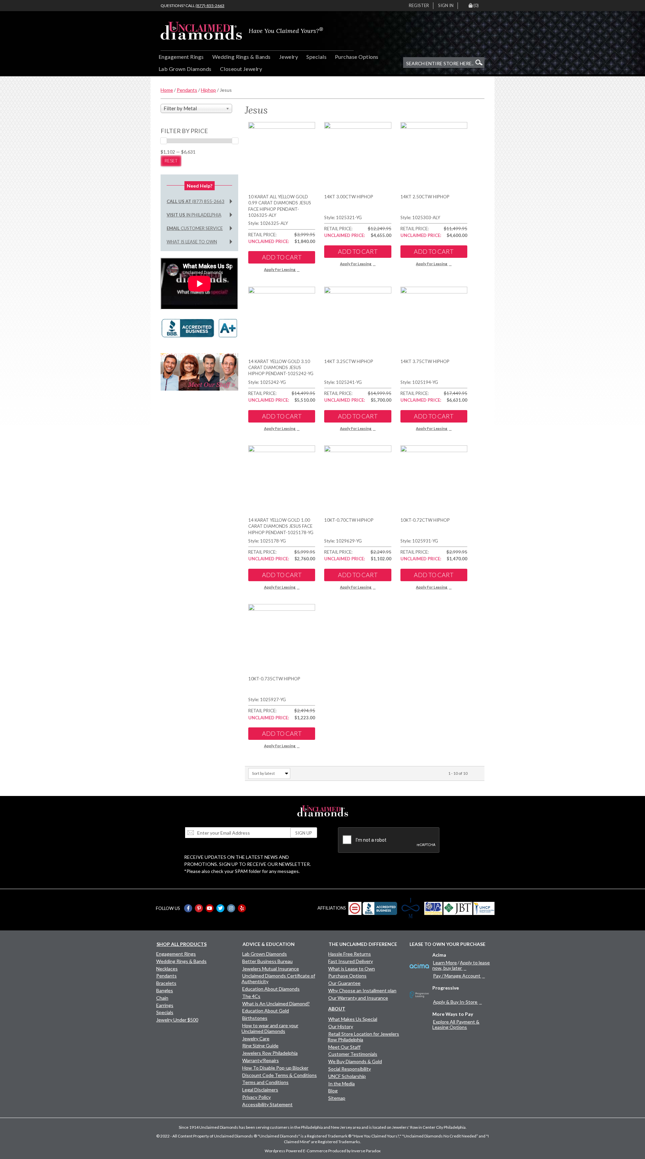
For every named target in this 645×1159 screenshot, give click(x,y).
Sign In (446, 5)
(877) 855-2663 (195, 201)
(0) (476, 5)
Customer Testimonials (352, 1054)
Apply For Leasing (279, 269)
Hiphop (208, 90)
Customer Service (195, 228)
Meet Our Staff (344, 1047)
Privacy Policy (256, 1097)
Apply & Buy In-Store (455, 1002)
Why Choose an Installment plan (362, 990)
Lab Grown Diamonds (185, 69)
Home (167, 90)
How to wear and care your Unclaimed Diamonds (270, 1028)
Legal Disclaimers (260, 1089)
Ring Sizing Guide (260, 1045)
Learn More (445, 962)
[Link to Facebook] (188, 908)
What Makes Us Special (352, 1019)
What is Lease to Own (192, 241)
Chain (162, 998)
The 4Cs (251, 996)
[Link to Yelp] (242, 908)
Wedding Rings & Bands (241, 56)
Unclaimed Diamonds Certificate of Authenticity (278, 978)
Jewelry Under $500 (177, 1020)
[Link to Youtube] (210, 908)
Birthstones (254, 1018)
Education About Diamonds (271, 989)
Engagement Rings (181, 56)
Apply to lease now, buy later (461, 965)
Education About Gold (265, 1010)
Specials (316, 56)
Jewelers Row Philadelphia (270, 1053)
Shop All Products (182, 944)
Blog (333, 1090)
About (336, 1008)
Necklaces (167, 968)
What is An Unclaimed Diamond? (276, 1003)
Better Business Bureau (267, 961)
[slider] (163, 140)
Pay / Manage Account (456, 975)
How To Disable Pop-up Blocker (275, 1068)
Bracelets (166, 983)
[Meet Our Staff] (199, 371)
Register (419, 5)
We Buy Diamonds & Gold (355, 1061)
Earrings (164, 1005)
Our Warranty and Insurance (358, 998)
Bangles (164, 990)
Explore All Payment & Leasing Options (455, 1024)
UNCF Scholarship (347, 1076)
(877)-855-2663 (210, 5)
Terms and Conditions (265, 1082)
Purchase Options (357, 56)
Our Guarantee (344, 983)
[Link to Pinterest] (199, 908)
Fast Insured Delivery (350, 961)
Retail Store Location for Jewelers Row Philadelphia (363, 1036)
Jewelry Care (255, 1038)
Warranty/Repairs (260, 1060)
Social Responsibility (349, 1069)
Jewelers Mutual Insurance (270, 968)
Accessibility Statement (267, 1104)
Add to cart (282, 257)
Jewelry (288, 56)
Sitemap (336, 1098)
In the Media (341, 1083)
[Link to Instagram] (231, 908)
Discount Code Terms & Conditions (279, 1075)
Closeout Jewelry (241, 69)
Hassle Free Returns (349, 954)
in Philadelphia (194, 214)
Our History (340, 1026)
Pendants (187, 90)
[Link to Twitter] (220, 908)
